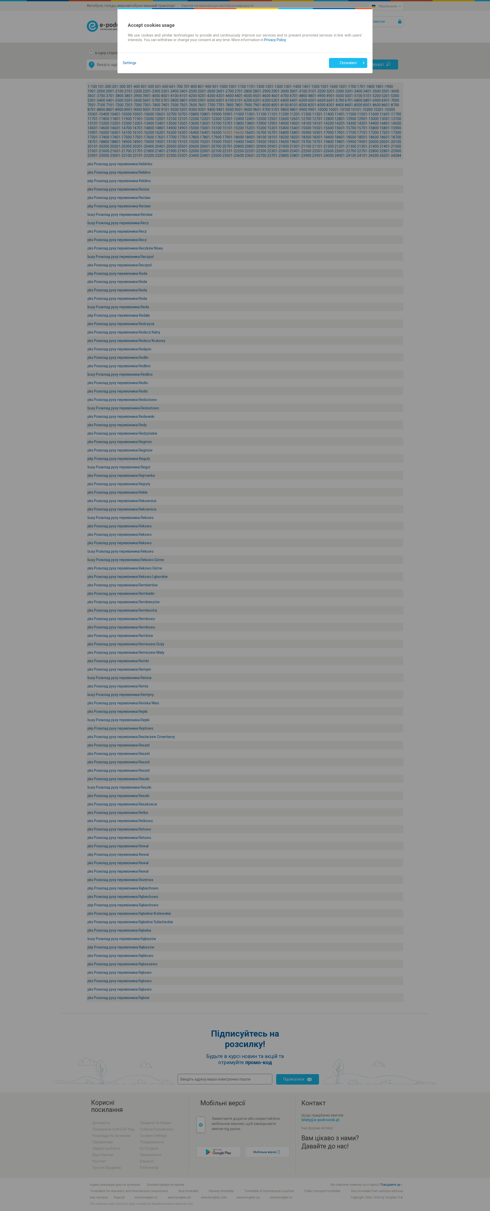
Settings (129, 63)
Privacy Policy (275, 40)
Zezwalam (348, 63)
